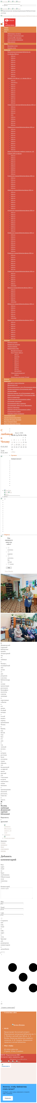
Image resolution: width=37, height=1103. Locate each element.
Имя (2, 902)
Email (2, 907)
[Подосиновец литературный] (4, 2)
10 (12, 442)
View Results (9, 571)
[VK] (14, 2)
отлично (10, 550)
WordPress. (24, 1059)
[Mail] (18, 2)
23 (26, 445)
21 (21, 445)
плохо (12, 564)
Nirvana (19, 1059)
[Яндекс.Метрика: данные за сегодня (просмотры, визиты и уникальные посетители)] (18, 1025)
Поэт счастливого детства (5, 849)
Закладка (4, 841)
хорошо (10, 554)
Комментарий (5, 886)
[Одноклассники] (9, 838)
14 (21, 442)
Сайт (2, 913)
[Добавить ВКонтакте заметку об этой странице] (7, 835)
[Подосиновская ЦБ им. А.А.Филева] (10, 2)
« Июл (13, 452)
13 (19, 442)
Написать (8, 1098)
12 (16, 442)
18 (14, 445)
